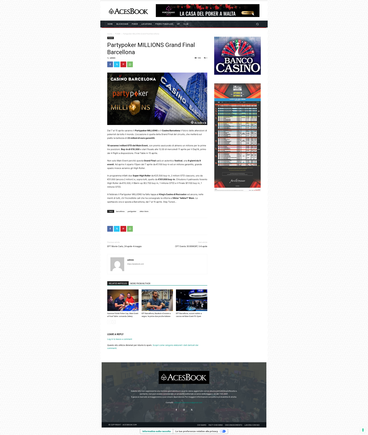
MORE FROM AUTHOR (140, 283)
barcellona (120, 211)
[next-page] (113, 322)
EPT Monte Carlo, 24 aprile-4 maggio (124, 246)
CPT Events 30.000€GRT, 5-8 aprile (191, 246)
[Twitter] (117, 64)
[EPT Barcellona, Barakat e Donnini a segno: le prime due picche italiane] (157, 300)
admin (112, 58)
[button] (257, 24)
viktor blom (144, 211)
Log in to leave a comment (119, 339)
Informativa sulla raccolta (156, 431)
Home (109, 34)
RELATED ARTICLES (118, 283)
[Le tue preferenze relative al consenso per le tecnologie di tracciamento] (363, 430)
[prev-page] (109, 322)
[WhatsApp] (130, 64)
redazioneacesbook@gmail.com (188, 402)
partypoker (132, 211)
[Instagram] (184, 410)
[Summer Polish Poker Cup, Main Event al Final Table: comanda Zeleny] (123, 300)
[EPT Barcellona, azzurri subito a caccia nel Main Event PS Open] (191, 300)
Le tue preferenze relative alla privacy (196, 431)
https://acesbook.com (135, 264)
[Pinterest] (123, 64)
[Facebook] (110, 64)
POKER (117, 34)
